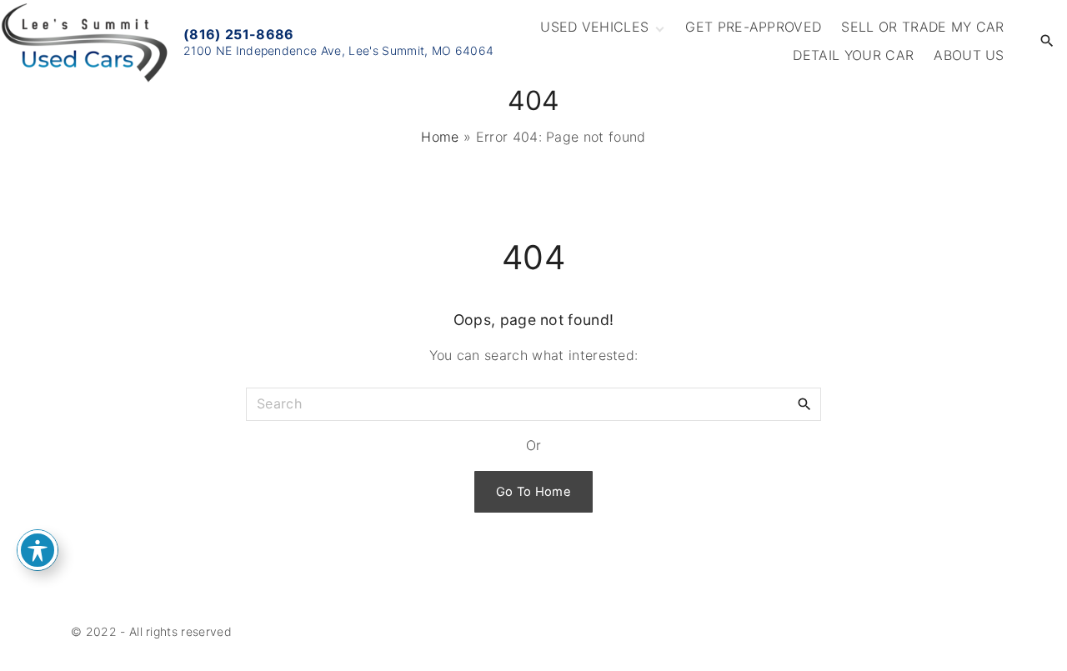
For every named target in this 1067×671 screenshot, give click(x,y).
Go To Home (533, 491)
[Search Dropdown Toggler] (1047, 41)
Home (439, 136)
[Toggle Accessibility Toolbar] (38, 550)
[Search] (804, 403)
